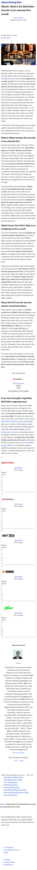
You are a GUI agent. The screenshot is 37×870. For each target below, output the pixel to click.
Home (2, 804)
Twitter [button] (21, 760)
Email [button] (15, 760)
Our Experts (8, 847)
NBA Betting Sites (11, 785)
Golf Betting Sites (11, 795)
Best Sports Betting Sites (13, 777)
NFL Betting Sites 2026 (13, 780)
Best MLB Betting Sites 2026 (15, 790)
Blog (6, 852)
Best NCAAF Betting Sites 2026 (16, 792)
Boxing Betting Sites (12, 787)
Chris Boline (19, 18)
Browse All (8, 865)
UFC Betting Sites (11, 782)
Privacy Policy (9, 862)
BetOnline (10, 79)
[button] (18, 382)
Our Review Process (11, 850)
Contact (7, 860)
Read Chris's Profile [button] (19, 753)
